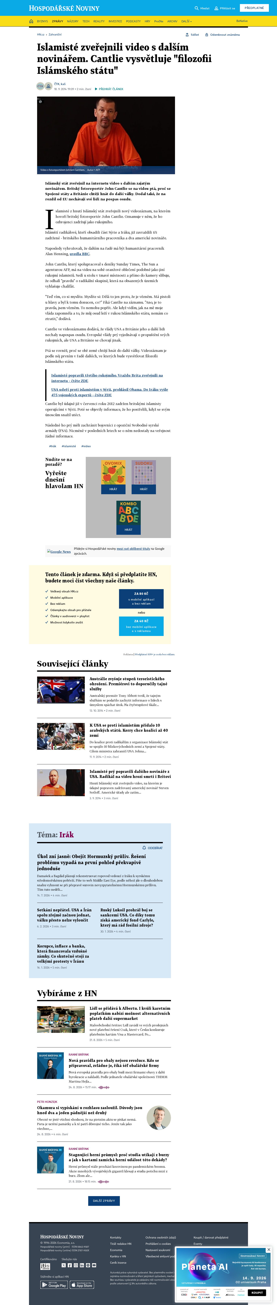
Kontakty (115, 1237)
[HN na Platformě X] (64, 1265)
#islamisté (69, 446)
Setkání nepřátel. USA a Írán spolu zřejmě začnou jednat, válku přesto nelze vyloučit (64, 915)
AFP (98, 170)
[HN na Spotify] (88, 1265)
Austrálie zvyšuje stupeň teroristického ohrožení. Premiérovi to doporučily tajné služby (128, 684)
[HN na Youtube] (94, 1265)
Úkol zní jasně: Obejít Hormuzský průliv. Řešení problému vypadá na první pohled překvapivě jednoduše (91, 863)
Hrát (113, 489)
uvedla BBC (79, 254)
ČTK (56, 84)
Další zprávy (104, 1200)
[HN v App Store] (82, 1285)
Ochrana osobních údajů (161, 1237)
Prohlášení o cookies (158, 1244)
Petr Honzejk (47, 1101)
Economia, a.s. (66, 1243)
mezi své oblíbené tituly (133, 548)
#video (86, 446)
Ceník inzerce (118, 1262)
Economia (116, 1250)
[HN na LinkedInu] (82, 1265)
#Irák (52, 446)
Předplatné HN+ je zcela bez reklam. (155, 654)
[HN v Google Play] (54, 1285)
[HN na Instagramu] (76, 1265)
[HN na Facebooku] (70, 1265)
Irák (66, 835)
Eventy (198, 1244)
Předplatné (254, 8)
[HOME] (31, 21)
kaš (63, 84)
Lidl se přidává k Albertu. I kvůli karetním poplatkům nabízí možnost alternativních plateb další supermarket (130, 1013)
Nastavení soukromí (158, 1250)
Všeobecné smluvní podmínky (164, 1256)
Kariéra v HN (118, 1256)
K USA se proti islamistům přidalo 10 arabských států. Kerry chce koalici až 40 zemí (129, 730)
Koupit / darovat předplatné (211, 1237)
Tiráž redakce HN (120, 1244)
